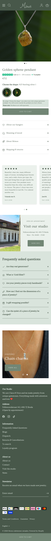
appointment (17, 410)
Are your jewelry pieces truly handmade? (24, 283)
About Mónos (12, 141)
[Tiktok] (14, 416)
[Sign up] (47, 493)
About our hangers (14, 125)
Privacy (32, 519)
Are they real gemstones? (17, 266)
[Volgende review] (26, 209)
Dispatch (6, 436)
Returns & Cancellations (13, 440)
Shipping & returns (14, 149)
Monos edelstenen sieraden (18, 531)
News (4, 473)
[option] (25, 354)
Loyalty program (9, 448)
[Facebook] (3, 416)
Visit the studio (9, 469)
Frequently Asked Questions (14, 428)
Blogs (4, 432)
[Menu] (3, 5)
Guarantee (24, 519)
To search (6, 444)
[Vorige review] (24, 209)
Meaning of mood (14, 133)
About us (6, 461)
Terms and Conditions (10, 519)
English (5, 526)
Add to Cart (25, 537)
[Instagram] (9, 416)
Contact (5, 465)
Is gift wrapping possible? (17, 302)
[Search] (9, 5)
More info (35, 243)
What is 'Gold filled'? (15, 275)
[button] (23, 374)
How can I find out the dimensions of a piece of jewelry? (21, 293)
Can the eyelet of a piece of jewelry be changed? (20, 313)
